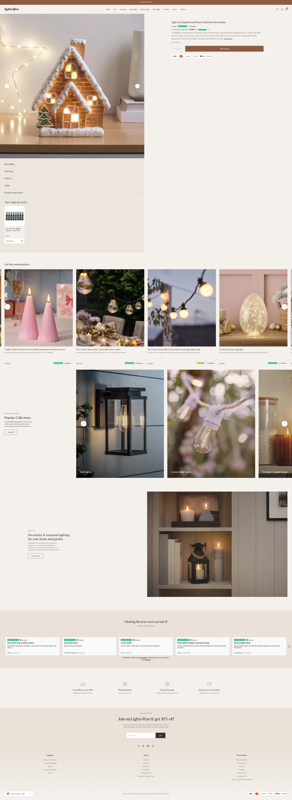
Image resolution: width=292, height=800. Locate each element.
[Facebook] (138, 746)
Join (160, 735)
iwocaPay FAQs (242, 776)
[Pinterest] (148, 746)
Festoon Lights (145, 9)
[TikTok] (153, 746)
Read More (228, 39)
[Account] (282, 9)
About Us (146, 763)
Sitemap (241, 770)
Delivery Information (50, 763)
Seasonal (123, 9)
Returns (50, 766)
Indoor (174, 9)
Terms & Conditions (242, 760)
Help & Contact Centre (50, 760)
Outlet (108, 9)
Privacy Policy (242, 763)
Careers (146, 760)
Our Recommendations (17, 264)
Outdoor (183, 9)
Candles (166, 9)
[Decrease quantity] (173, 49)
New (115, 9)
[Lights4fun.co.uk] (12, 9)
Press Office (146, 770)
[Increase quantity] (181, 49)
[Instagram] (143, 746)
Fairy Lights (156, 9)
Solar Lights (133, 9)
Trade (50, 773)
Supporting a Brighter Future (146, 776)
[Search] (277, 9)
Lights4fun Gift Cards (50, 770)
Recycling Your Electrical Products (242, 779)
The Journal (146, 766)
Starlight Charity (146, 773)
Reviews (241, 766)
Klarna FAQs (242, 773)
